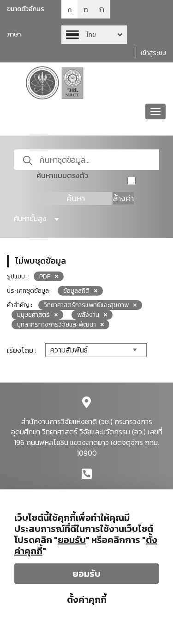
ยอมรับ (86, 574)
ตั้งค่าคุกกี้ (87, 599)
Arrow (94, 34)
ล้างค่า (123, 198)
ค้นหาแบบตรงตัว (62, 175)
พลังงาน (88, 315)
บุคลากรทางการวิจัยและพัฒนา (56, 324)
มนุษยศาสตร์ (33, 315)
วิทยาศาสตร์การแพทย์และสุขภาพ (86, 305)
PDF (44, 276)
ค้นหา (75, 198)
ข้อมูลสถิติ (76, 291)
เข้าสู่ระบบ (153, 53)
